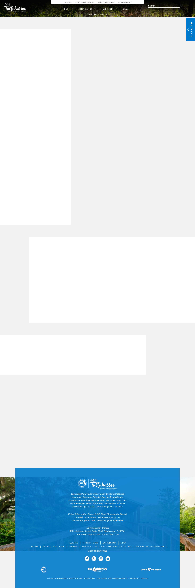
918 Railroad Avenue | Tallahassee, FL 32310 (97, 517)
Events (68, 9)
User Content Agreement (118, 578)
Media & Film (89, 546)
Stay (125, 9)
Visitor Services (97, 551)
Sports (68, 2)
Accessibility (135, 578)
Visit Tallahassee (59, 578)
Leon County (102, 578)
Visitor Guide (124, 2)
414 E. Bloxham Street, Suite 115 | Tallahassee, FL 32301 (97, 503)
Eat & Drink (109, 9)
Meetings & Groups (84, 2)
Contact (126, 546)
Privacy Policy (89, 578)
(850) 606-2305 (87, 506)
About (34, 546)
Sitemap (144, 578)
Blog (46, 546)
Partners (58, 546)
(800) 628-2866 (115, 506)
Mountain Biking (106, 2)
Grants (73, 546)
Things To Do (88, 9)
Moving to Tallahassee (150, 546)
